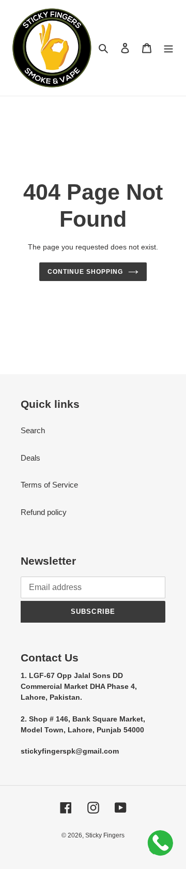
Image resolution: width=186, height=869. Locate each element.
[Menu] (168, 48)
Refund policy (44, 512)
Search (33, 430)
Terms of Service (49, 484)
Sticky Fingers (105, 835)
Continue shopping (85, 271)
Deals (30, 457)
